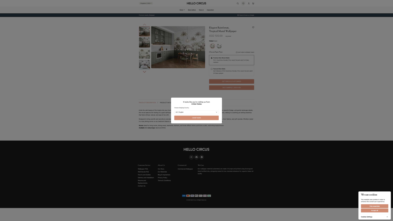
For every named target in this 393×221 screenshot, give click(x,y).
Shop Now (196, 118)
